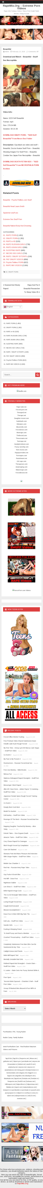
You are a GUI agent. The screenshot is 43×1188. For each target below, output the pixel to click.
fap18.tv (16, 1058)
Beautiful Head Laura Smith (13, 206)
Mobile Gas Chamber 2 (12, 863)
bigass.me (23, 1073)
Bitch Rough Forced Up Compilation (16, 845)
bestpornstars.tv (32, 1070)
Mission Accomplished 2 (12, 910)
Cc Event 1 (7, 803)
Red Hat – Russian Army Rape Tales (16, 867)
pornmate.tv (26, 1090)
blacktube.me (8, 1078)
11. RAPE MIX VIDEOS (12, 265)
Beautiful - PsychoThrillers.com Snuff (17, 200)
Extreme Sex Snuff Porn (12, 219)
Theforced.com (21, 435)
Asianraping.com (21, 467)
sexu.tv (34, 1093)
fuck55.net (21, 1081)
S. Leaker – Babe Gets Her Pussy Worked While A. (21, 970)
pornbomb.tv (16, 1090)
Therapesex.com (21, 464)
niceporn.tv (7, 1090)
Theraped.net (21, 412)
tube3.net (10, 1096)
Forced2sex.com (21, 430)
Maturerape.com (21, 470)
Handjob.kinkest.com (21, 444)
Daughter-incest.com (21, 418)
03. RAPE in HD (9, 241)
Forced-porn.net (21, 410)
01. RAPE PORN (10, 235)
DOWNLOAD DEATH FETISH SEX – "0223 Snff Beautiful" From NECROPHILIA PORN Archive (21, 165)
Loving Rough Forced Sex (13, 902)
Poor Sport (7, 977)
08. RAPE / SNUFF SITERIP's (15, 256)
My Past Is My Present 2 (12, 759)
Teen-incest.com (21, 450)
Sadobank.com (21, 421)
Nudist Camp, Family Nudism (13, 1037)
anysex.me (22, 1067)
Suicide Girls (8, 925)
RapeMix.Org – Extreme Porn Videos (21, 7)
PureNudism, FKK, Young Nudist (14, 1032)
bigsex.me (11, 1076)
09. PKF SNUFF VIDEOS (13, 259)
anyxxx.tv (31, 1067)
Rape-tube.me (21, 407)
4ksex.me (33, 1058)
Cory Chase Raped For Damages (15, 841)
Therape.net (21, 415)
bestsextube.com (13, 1073)
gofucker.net (7, 1061)
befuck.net (21, 1064)
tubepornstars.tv (21, 1096)
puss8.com (35, 1090)
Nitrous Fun (8, 774)
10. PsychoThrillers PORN (13, 262)
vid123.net (31, 1096)
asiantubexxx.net (11, 1070)
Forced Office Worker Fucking (14, 737)
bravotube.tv (12, 1064)
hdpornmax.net (32, 1084)
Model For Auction (10, 811)
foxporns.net (24, 1058)
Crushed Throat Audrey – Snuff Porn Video (19, 937)
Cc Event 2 (7, 755)
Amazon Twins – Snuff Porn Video (15, 837)
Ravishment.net (21, 458)
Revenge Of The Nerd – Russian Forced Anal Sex (21, 819)
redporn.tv (20, 1093)
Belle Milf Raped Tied (11, 955)
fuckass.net (31, 1081)
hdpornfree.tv (21, 1084)
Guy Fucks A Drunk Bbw (12, 874)
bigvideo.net (20, 1076)
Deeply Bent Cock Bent (12, 807)
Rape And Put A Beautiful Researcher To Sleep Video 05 (32, 288)
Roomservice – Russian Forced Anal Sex (18, 763)
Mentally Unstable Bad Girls (13, 959)
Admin (7, 51)
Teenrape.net (21, 441)
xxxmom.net (21, 1098)
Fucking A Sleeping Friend (13, 929)
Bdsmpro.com (21, 424)
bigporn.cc (32, 1073)
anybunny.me (13, 1067)
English (9, 307)
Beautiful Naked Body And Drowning (17, 226)
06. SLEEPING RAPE (12, 250)
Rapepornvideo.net (21, 453)
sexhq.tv (28, 1093)
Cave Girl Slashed (10, 849)
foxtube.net (26, 1078)
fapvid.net (18, 1078)
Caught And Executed (11, 906)
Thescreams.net (21, 438)
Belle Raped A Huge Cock (13, 891)
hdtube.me (10, 1087)
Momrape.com (21, 432)
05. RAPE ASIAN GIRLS (13, 247)
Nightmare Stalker (10, 883)
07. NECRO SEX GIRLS (12, 253)
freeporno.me (12, 1081)
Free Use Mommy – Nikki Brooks (15, 770)
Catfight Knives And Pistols (13, 951)
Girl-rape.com (21, 461)
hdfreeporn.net (10, 1084)
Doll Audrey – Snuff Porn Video (14, 815)
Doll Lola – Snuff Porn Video (13, 921)
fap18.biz (9, 1058)
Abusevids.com (21, 427)
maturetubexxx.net (29, 1087)
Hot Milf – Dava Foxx (11, 878)
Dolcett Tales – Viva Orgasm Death (16, 833)
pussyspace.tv (10, 1093)
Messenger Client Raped (12, 785)
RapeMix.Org (22, 1183)
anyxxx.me (36, 1061)
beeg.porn (21, 1070)
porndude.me (26, 1061)
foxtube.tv (34, 1078)
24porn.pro (17, 1061)
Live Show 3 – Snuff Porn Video (14, 887)
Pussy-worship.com (21, 447)
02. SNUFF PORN (10, 238)
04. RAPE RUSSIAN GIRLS (14, 244)
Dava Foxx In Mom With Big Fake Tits (17, 914)
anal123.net (31, 1064)
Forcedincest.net (21, 473)
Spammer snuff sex (10, 213)
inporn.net (18, 1087)
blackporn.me (30, 1076)
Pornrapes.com (21, 455)
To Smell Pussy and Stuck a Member (16, 933)
